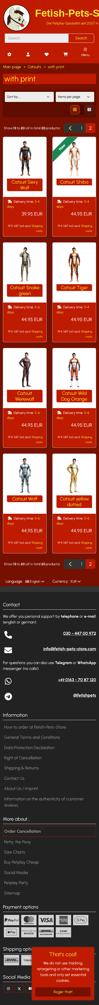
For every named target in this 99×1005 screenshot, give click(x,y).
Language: (14, 581)
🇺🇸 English (32, 581)
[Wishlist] (46, 54)
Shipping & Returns (21, 767)
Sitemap (12, 893)
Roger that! (63, 992)
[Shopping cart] (65, 54)
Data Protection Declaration (29, 747)
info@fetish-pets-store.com (69, 648)
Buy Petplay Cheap (21, 862)
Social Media (16, 872)
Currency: (60, 581)
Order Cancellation (22, 831)
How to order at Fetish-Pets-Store (35, 727)
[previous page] (71, 128)
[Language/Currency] (9, 54)
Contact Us (14, 778)
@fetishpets (84, 695)
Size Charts (14, 851)
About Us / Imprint (21, 788)
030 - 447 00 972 (79, 633)
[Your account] (27, 54)
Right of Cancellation (22, 757)
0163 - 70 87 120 (77, 679)
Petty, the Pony (17, 841)
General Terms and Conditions (32, 737)
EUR (73, 581)
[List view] (89, 109)
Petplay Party (16, 882)
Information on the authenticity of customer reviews (44, 802)
